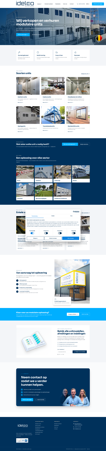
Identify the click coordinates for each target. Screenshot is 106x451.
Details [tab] (53, 215)
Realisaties (56, 425)
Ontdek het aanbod (36, 34)
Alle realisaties (85, 213)
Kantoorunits (37, 425)
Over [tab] (71, 215)
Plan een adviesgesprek (69, 144)
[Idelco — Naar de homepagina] (25, 4)
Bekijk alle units (85, 73)
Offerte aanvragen (97, 4)
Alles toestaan (71, 238)
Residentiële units (39, 432)
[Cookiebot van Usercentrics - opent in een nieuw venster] (74, 212)
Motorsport (37, 434)
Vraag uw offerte (72, 314)
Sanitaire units (38, 423)
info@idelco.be (78, 428)
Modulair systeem (58, 423)
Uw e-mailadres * (61, 349)
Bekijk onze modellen (80, 351)
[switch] (46, 233)
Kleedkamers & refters (39, 427)
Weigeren (35, 238)
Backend (88, 449)
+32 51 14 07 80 (82, 3)
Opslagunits (37, 428)
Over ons (56, 427)
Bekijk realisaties (84, 144)
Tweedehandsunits (39, 430)
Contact (56, 428)
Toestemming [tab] (34, 215)
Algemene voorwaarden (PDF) (81, 449)
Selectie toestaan (53, 238)
